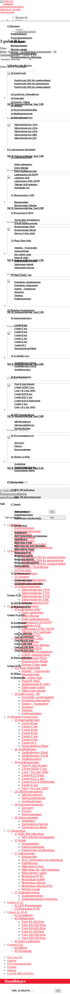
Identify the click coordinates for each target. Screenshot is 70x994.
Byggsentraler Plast (24, 226)
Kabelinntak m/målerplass (27, 518)
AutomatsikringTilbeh (25, 348)
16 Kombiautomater (21, 377)
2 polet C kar (20, 328)
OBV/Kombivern (22, 422)
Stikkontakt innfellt (23, 264)
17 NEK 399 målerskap (22, 490)
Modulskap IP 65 (22, 552)
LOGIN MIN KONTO (20, 973)
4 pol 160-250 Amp (23, 647)
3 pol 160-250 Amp (23, 637)
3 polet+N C (20, 345)
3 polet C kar (20, 338)
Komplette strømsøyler (26, 285)
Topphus (18, 295)
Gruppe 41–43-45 (16, 615)
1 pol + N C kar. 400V (24, 390)
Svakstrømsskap (23, 580)
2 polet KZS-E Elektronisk (27, 401)
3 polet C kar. (21, 404)
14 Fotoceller (17, 98)
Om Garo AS (21, 17)
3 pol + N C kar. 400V (24, 407)
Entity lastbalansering (25, 171)
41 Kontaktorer (18, 623)
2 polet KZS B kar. (23, 394)
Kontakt (11, 967)
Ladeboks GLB (21, 178)
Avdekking (19, 464)
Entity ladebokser (23, 164)
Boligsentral (20, 532)
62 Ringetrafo (18, 677)
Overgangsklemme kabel (23, 53)
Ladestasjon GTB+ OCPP (27, 181)
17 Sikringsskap (15, 482)
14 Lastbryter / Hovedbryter (25, 94)
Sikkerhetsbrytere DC (25, 138)
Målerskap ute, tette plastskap (29, 546)
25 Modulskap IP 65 (21, 607)
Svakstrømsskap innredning (28, 584)
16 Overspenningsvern (22, 435)
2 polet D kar (20, 332)
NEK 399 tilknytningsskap (27, 497)
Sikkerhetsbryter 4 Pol (25, 128)
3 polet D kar (20, 342)
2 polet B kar (20, 325)
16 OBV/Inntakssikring (22, 414)
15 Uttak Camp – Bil (21, 275)
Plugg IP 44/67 (21, 258)
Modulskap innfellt (23, 556)
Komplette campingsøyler (27, 282)
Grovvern (19, 443)
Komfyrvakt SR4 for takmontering (31, 83)
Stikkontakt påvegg (24, 267)
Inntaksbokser (21, 511)
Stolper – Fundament (25, 289)
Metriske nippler (19, 49)
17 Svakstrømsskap (20, 573)
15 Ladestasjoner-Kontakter (21, 149)
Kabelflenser (20, 539)
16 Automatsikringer (21, 318)
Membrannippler (19, 45)
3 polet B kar (20, 335)
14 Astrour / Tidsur (20, 102)
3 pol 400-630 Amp (23, 640)
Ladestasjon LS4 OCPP (26, 174)
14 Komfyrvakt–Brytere (19, 65)
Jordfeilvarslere (22, 369)
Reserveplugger (22, 449)
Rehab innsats (21, 566)
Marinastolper (21, 202)
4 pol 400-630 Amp (23, 650)
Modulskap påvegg (24, 559)
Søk (58, 990)
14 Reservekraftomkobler (24, 110)
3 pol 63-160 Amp (23, 634)
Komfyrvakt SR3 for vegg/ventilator (32, 80)
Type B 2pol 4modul (24, 384)
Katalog (19, 20)
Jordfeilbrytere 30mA (25, 363)
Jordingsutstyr (18, 41)
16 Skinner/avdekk (20, 456)
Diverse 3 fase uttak (24, 233)
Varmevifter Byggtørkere (27, 220)
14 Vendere (16, 106)
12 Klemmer (13, 26)
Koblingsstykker (22, 299)
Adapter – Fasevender (25, 248)
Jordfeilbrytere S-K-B (25, 366)
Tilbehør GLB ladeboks (26, 184)
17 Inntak (15, 504)
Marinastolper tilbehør (25, 205)
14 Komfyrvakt (18, 73)
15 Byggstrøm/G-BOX (22, 213)
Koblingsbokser (19, 34)
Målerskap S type (23, 542)
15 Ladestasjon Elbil (21, 157)
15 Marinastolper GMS (22, 195)
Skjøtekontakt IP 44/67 (25, 261)
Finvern (18, 446)
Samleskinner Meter (24, 470)
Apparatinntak (21, 251)
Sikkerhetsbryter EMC (25, 135)
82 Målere (16, 673)
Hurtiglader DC (22, 188)
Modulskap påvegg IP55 (26, 562)
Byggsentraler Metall (25, 230)
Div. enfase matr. (22, 254)
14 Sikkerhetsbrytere (21, 117)
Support (11, 970)
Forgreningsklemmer (21, 38)
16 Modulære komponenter (21, 310)
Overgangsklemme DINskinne (26, 57)
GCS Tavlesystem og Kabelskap (30, 536)
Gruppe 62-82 (14, 666)
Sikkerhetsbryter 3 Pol (25, 124)
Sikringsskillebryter (24, 425)
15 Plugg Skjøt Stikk (21, 240)
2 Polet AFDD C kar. (24, 387)
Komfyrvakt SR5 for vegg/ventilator (32, 87)
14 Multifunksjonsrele (22, 113)
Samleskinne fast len (25, 467)
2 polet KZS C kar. (23, 397)
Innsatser (19, 292)
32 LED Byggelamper (21, 603)
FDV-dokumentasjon (19, 963)
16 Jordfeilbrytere (20, 356)
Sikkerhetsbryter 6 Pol (25, 131)
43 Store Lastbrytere (21, 657)
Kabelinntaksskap (23, 515)
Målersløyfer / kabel (24, 549)
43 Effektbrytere (19, 627)
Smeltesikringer (22, 428)
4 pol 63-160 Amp (23, 644)
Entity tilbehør (21, 168)
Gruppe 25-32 (14, 595)
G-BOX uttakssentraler (26, 223)
